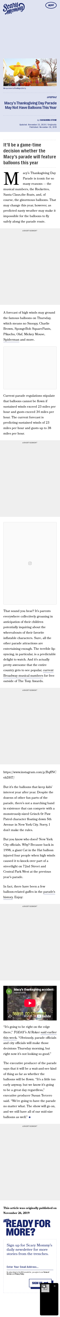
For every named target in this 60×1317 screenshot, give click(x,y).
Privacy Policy (19, 1274)
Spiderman (11, 339)
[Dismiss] (54, 1286)
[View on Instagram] (30, 563)
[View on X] (30, 368)
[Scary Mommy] (13, 8)
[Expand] (43, 1286)
